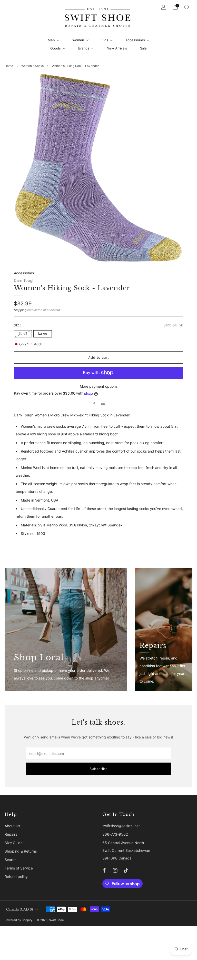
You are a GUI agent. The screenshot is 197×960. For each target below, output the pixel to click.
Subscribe (99, 769)
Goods (55, 48)
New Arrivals (117, 48)
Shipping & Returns (21, 851)
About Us (12, 826)
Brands (83, 48)
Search (10, 859)
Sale (143, 48)
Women (78, 40)
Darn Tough (24, 280)
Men (51, 40)
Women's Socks (32, 66)
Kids (105, 40)
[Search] (186, 7)
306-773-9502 (115, 834)
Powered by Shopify (18, 920)
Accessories (135, 40)
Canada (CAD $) (19, 909)
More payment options (98, 386)
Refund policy (16, 876)
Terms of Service (19, 868)
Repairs (11, 834)
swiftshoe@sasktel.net (121, 826)
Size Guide (173, 325)
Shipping (20, 310)
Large (42, 333)
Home (9, 66)
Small (23, 333)
